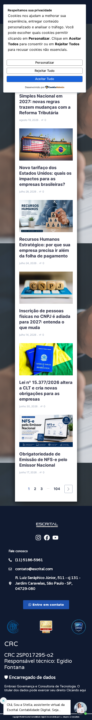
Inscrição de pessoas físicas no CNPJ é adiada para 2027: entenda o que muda (44, 319)
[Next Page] (68, 489)
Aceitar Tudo (44, 79)
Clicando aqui (76, 690)
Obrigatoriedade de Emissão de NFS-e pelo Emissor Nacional (43, 459)
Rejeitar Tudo (45, 71)
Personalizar (44, 63)
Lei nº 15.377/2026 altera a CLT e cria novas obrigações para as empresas (46, 391)
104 (57, 489)
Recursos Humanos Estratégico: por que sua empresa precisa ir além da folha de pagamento (44, 248)
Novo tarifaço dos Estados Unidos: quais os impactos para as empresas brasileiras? (45, 176)
